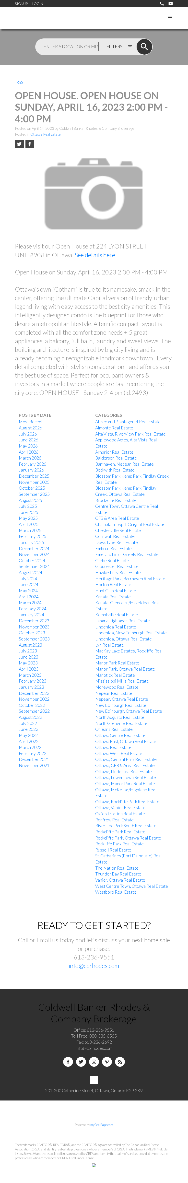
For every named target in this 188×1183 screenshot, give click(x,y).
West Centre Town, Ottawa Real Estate (131, 886)
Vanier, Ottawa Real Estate (120, 880)
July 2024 (28, 578)
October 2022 (32, 705)
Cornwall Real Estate (115, 536)
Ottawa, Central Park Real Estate (126, 759)
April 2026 (28, 452)
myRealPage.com (101, 1125)
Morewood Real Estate (117, 687)
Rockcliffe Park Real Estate (120, 831)
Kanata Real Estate (113, 596)
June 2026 (28, 439)
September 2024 (34, 566)
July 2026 (28, 434)
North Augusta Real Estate (119, 717)
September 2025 (34, 494)
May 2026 (28, 446)
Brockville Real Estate (116, 500)
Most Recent (31, 421)
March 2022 (30, 747)
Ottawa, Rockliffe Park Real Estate (127, 801)
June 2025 (28, 512)
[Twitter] (81, 1062)
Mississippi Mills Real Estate (122, 681)
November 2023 (34, 626)
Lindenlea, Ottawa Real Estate (123, 638)
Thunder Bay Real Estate (118, 873)
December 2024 (34, 548)
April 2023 (28, 669)
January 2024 (31, 614)
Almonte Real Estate (114, 427)
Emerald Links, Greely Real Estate (127, 554)
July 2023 (28, 650)
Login (37, 3)
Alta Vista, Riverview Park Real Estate (130, 434)
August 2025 (30, 500)
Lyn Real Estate (109, 645)
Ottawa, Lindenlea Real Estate (123, 771)
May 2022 (28, 735)
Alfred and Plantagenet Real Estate (128, 421)
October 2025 (32, 488)
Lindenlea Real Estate (115, 626)
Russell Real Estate (113, 849)
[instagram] (94, 1062)
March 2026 (30, 458)
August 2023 (30, 645)
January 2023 (31, 687)
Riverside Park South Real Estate (125, 825)
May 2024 (28, 590)
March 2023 (30, 675)
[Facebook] (68, 1062)
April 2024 (28, 596)
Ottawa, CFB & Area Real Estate (125, 765)
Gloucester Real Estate (117, 566)
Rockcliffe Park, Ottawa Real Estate (128, 837)
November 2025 (34, 482)
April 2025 (28, 524)
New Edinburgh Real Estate (120, 705)
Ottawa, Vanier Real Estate (120, 807)
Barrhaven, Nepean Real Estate (124, 464)
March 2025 (30, 530)
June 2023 (28, 657)
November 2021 (34, 765)
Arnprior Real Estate (114, 452)
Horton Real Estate (113, 584)
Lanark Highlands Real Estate (122, 620)
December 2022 (34, 693)
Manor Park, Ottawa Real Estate (125, 669)
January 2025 (31, 542)
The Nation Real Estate (117, 868)
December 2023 (34, 620)
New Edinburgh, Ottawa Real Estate (128, 711)
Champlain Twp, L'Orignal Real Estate (129, 524)
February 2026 (32, 464)
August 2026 (30, 427)
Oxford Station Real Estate (120, 813)
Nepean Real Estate (113, 693)
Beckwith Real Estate (115, 470)
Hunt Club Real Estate (115, 590)
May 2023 (28, 662)
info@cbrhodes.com (94, 965)
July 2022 (28, 723)
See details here (95, 255)
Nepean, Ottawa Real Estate (121, 699)
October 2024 (32, 560)
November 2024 (34, 554)
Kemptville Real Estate (116, 614)
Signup (21, 3)
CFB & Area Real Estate (117, 518)
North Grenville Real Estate (121, 723)
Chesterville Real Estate (118, 530)
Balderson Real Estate (116, 458)
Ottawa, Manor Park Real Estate (125, 783)
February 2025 (32, 536)
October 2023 (32, 632)
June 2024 (28, 584)
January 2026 (31, 470)
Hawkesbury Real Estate (118, 572)
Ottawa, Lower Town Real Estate (125, 777)
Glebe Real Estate (112, 560)
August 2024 (30, 572)
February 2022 (32, 753)
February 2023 (32, 681)
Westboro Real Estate (115, 892)
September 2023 (34, 638)
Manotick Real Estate (115, 675)
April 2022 (28, 741)
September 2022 (34, 711)
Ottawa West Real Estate (118, 753)
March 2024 (30, 602)
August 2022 (30, 717)
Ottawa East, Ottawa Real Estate (125, 741)
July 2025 (28, 506)
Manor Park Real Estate (117, 662)
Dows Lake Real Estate (116, 542)
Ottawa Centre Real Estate (120, 735)
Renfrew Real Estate (114, 819)
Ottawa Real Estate (45, 134)
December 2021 (34, 759)
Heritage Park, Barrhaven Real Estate (130, 578)
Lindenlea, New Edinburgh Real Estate (131, 632)
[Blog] (120, 1062)
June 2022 (28, 729)
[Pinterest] (107, 1062)
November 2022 (34, 699)
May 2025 (28, 518)
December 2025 (34, 476)
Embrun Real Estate (113, 548)
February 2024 (32, 608)
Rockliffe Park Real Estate (119, 843)
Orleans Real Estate (114, 729)
